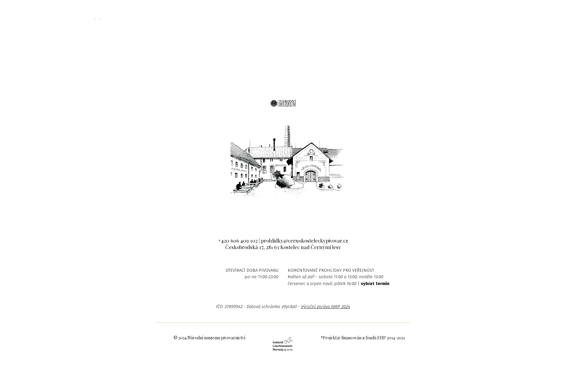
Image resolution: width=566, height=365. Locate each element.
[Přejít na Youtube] (301, 217)
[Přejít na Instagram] (283, 217)
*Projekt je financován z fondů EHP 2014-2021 (363, 338)
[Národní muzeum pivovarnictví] (97, 15)
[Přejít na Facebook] (265, 217)
